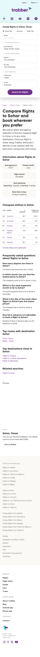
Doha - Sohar (8, 338)
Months (5, 543)
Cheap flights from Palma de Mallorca (17, 527)
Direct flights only (10, 72)
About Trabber (9, 601)
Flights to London (9, 494)
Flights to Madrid (9, 467)
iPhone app (7, 611)
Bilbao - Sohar (8, 341)
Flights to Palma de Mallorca (13, 474)
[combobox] (20, 37)
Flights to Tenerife (9, 497)
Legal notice (6, 637)
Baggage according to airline (13, 539)
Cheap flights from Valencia (13, 530)
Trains (5, 591)
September (7, 546)
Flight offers (8, 581)
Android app (8, 608)
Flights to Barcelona (10, 471)
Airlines (5, 536)
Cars (5, 588)
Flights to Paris (8, 490)
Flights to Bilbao (9, 484)
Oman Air (10, 216)
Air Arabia (10, 221)
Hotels (5, 584)
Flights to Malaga (9, 481)
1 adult (6, 78)
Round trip (8, 31)
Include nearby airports (12, 42)
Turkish (9, 237)
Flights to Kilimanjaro (10, 361)
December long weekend (12, 553)
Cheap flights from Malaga (13, 523)
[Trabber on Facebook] (8, 643)
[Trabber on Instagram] (4, 643)
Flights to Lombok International (14, 358)
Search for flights (20, 92)
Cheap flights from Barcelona (14, 517)
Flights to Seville (9, 478)
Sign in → (34, 2)
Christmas (6, 556)
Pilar (4, 550)
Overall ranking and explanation (15, 248)
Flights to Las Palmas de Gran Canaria (17, 501)
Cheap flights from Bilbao (12, 520)
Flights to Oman (9, 373)
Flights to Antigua (9, 356)
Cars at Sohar (10, 444)
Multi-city (30, 31)
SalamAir (10, 242)
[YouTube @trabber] (16, 643)
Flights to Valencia (10, 507)
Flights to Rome (9, 504)
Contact (6, 621)
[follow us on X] (12, 643)
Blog (4, 604)
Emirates (10, 226)
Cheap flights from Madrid (12, 513)
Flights (5, 578)
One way (20, 31)
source (5, 429)
